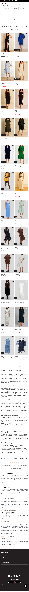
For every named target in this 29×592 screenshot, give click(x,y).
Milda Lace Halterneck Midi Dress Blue (7, 357)
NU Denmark (3, 301)
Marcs (16, 220)
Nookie (2, 53)
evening (15, 392)
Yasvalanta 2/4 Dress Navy (6, 248)
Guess (16, 83)
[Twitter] (14, 576)
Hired (2, 482)
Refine (14, 588)
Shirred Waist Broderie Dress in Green (21, 166)
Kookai (2, 220)
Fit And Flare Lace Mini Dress (6, 195)
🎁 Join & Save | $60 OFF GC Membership (14, 1)
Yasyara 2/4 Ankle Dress (19, 302)
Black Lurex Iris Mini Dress (6, 113)
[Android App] (17, 582)
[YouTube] (17, 576)
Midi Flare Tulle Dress (5, 302)
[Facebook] (9, 576)
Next (19, 366)
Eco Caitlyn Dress (18, 111)
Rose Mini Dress (4, 275)
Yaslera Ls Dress (18, 56)
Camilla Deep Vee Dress (5, 221)
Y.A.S (15, 138)
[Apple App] (10, 582)
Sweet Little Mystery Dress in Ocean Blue (21, 357)
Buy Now (22, 8)
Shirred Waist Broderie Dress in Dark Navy (7, 166)
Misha (16, 192)
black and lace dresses (18, 449)
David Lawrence (4, 138)
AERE (2, 193)
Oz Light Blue (3, 83)
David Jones (3, 165)
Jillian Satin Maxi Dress (19, 193)
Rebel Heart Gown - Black (6, 55)
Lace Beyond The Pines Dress (20, 221)
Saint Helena (17, 247)
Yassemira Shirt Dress (19, 139)
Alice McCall (17, 356)
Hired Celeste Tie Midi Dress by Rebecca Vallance (11, 495)
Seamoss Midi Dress (19, 275)
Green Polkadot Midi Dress (20, 329)
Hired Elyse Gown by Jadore (7, 533)
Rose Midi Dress (18, 248)
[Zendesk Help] (26, 586)
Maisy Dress (17, 84)
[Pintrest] (19, 576)
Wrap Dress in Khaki (5, 139)
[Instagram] (11, 576)
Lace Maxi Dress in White (6, 330)
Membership (14, 8)
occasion (22, 374)
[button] (27, 4)
